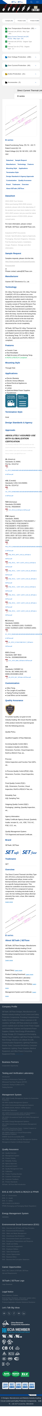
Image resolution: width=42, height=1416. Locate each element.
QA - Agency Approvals (9, 1163)
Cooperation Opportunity (10, 1065)
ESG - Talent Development (10, 1251)
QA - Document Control (9, 1166)
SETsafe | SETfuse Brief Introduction (14, 1184)
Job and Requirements (9, 1273)
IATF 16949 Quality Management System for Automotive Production (20, 1099)
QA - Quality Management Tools (12, 1169)
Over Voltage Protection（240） (20, 57)
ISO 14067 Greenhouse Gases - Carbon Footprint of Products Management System (19, 1129)
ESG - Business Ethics (9, 1257)
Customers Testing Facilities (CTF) (13, 1084)
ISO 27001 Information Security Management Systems (19, 1139)
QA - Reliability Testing (9, 1161)
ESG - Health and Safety (10, 1244)
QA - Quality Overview (9, 1153)
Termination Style (12, 172)
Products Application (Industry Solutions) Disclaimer (18, 1302)
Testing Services (7, 1087)
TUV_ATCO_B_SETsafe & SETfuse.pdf (19, 510)
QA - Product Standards (9, 1182)
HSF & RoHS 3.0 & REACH (11, 1203)
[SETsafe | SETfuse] (14, 2)
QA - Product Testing (8, 1158)
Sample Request (21, 160)
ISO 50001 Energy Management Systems (15, 1121)
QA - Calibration (7, 1171)
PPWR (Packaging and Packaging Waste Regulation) (19, 1206)
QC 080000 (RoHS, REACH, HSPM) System (16, 1108)
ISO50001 (5, 1217)
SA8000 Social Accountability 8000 (13, 1137)
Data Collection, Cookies (10, 1295)
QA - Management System (10, 1155)
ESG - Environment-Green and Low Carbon (16, 1238)
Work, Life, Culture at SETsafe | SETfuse (15, 1270)
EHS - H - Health (7, 1198)
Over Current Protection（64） (19, 65)
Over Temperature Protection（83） (21, 28)
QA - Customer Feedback (10, 1179)
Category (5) (8, 20)
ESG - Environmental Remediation (13, 1231)
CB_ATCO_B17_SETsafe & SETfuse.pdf (20, 677)
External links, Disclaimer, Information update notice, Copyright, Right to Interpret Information (19, 1298)
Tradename (16, 184)
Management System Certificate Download (16, 1142)
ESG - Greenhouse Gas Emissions (13, 1236)
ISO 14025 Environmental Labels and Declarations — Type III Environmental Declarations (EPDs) (19, 1113)
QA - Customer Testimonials (11, 1176)
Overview (25, 184)
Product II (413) (34, 20)
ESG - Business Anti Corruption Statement (15, 1259)
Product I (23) (21, 20)
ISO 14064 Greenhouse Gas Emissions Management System (19, 1124)
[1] (10, 715)
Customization (11, 180)
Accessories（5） (15, 82)
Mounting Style (11, 168)
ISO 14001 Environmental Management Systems (18, 1105)
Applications (23, 168)
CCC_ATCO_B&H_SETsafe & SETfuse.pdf (20, 660)
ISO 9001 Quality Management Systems (15, 1102)
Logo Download (7, 1284)
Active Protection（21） (17, 74)
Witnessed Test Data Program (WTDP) (14, 1082)
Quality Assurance (24, 180)
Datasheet (9, 160)
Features (31, 164)
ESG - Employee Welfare (10, 1249)
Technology (22, 164)
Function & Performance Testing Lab (14, 1079)
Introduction (6, 1077)
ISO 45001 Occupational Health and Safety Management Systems (20, 1118)
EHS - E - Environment (9, 1195)
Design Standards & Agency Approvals (20, 176)
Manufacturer (11, 164)
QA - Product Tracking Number (12, 1174)
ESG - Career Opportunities (11, 1254)
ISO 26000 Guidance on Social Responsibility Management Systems (16, 1133)
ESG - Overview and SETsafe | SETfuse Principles (18, 1228)
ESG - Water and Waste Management (14, 1233)
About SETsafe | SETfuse (15, 188)
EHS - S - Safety (7, 1201)
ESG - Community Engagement (12, 1246)
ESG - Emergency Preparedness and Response (17, 1241)
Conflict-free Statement (9, 1110)
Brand (8, 184)
